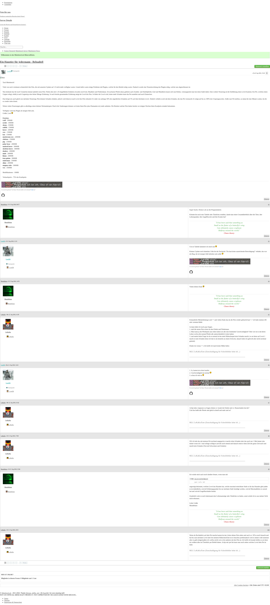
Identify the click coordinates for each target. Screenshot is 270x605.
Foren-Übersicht (9, 51)
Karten (6, 36)
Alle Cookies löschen (241, 585)
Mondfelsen (4, 204)
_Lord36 (11, 267)
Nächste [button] (25, 66)
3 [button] (10, 66)
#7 (268, 402)
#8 (268, 436)
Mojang (28, 593)
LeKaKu (3, 314)
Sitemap (7, 600)
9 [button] (20, 66)
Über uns (7, 43)
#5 (268, 314)
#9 (268, 469)
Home (6, 28)
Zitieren (266, 199)
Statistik (6, 39)
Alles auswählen (201, 479)
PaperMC (46, 593)
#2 (268, 204)
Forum (6, 30)
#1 (267, 73)
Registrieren (8, 2)
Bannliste (7, 41)
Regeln (6, 32)
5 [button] (16, 66)
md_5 (39, 593)
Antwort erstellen (262, 66)
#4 (268, 281)
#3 (268, 241)
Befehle (6, 34)
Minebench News (34, 51)
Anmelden (7, 4)
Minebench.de (6, 593)
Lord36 (3, 241)
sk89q (34, 593)
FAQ (6, 37)
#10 (268, 530)
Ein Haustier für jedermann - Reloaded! (21, 61)
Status (6, 598)
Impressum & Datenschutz (13, 602)
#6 (268, 365)
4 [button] (13, 66)
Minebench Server (22, 51)
